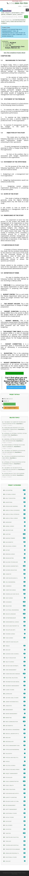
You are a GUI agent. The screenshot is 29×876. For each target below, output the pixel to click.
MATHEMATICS (9, 725)
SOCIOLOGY (8, 821)
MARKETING (8, 717)
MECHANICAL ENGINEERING (12, 729)
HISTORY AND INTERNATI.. (12, 665)
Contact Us (25, 6)
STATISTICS (8, 829)
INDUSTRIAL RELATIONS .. (11, 677)
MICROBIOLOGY (9, 741)
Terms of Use (14, 874)
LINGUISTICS (8, 705)
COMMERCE (8, 586)
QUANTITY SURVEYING (11, 797)
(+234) (18, 3)
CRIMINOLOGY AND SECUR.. (12, 594)
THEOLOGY (8, 841)
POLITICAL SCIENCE (10, 765)
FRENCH (7, 646)
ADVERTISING (8, 502)
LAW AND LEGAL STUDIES (11, 697)
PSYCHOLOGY (8, 777)
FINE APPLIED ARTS (10, 630)
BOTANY (7, 550)
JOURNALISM (8, 693)
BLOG (14, 14)
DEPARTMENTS (16, 12)
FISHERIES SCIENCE (10, 634)
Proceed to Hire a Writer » (16, 387)
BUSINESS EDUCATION (11, 570)
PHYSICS (7, 761)
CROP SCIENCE (9, 598)
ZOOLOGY (7, 861)
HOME (3, 12)
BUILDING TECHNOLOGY (11, 562)
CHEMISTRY (8, 574)
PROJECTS (8, 12)
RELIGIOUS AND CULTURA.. (12, 801)
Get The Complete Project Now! (14, 53)
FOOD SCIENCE (9, 638)
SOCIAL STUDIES (9, 817)
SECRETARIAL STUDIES (11, 813)
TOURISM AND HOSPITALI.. (12, 845)
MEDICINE (7, 737)
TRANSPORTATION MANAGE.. (12, 849)
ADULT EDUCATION (10, 498)
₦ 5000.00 (10, 399)
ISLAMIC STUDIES (9, 689)
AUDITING (7, 534)
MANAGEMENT (9, 709)
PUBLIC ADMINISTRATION (12, 781)
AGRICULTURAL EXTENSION (12, 514)
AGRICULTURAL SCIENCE (11, 518)
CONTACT (19, 14)
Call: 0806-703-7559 (9, 404)
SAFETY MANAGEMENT (11, 809)
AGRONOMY (8, 522)
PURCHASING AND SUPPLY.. (12, 793)
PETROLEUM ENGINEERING (12, 749)
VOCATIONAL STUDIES (11, 857)
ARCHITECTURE (9, 530)
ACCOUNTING (8, 490)
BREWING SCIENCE (10, 554)
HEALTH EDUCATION (10, 657)
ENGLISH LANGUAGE (10, 614)
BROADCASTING (9, 558)
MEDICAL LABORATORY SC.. (12, 733)
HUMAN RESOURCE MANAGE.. (12, 673)
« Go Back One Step (7, 20)
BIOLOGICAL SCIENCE (10, 546)
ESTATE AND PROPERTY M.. (12, 626)
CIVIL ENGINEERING (10, 582)
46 (8, 401)
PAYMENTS (9, 14)
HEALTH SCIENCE (9, 661)
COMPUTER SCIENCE (10, 590)
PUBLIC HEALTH (9, 785)
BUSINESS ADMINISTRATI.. (12, 566)
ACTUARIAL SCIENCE (10, 494)
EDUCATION (8, 606)
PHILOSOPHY (8, 753)
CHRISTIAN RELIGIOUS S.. (11, 578)
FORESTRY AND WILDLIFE (11, 642)
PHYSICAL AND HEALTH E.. (12, 757)
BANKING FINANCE (10, 538)
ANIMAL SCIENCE (9, 526)
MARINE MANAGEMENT (11, 713)
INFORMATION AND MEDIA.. (12, 681)
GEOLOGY (7, 650)
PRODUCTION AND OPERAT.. (12, 769)
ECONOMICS (8, 602)
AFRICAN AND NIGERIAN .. (11, 506)
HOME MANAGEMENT (10, 669)
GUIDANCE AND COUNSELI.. (12, 653)
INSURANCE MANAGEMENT (12, 685)
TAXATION (8, 833)
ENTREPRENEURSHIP (10, 618)
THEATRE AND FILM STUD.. (12, 837)
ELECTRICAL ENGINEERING (12, 610)
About (19, 6)
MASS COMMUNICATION (11, 721)
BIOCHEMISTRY (9, 542)
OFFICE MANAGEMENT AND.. (12, 745)
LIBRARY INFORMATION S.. (12, 701)
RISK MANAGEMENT (10, 805)
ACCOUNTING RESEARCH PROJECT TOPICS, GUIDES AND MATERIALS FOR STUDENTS (13, 21)
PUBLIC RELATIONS (10, 789)
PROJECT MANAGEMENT (11, 773)
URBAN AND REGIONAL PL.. (12, 853)
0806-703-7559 (17, 384)
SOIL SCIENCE (8, 825)
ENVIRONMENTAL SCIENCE (12, 622)
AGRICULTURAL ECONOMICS (12, 510)
